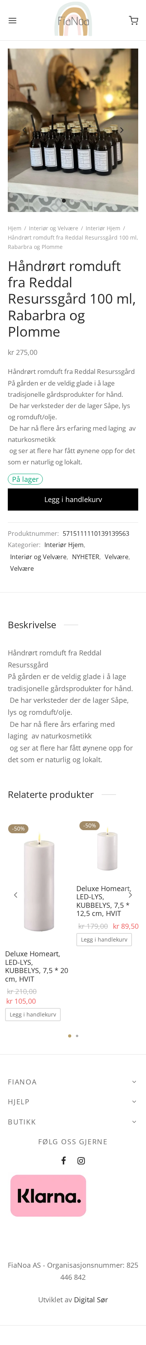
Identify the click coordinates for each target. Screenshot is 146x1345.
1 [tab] (69, 1035)
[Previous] (15, 895)
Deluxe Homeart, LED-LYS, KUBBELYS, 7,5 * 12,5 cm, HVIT (104, 900)
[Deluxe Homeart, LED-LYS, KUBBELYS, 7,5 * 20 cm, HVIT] (37, 880)
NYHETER (85, 557)
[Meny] (12, 21)
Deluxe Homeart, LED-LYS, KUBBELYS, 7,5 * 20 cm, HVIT (36, 966)
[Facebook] (63, 1161)
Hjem (14, 228)
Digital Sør (91, 1299)
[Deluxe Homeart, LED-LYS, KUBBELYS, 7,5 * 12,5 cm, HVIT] (109, 848)
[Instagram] (81, 1161)
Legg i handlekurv (73, 499)
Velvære (116, 557)
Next (122, 130)
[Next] (130, 895)
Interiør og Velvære (53, 228)
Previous (24, 130)
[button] (33, 1014)
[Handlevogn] (133, 20)
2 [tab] (77, 1036)
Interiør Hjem (103, 228)
